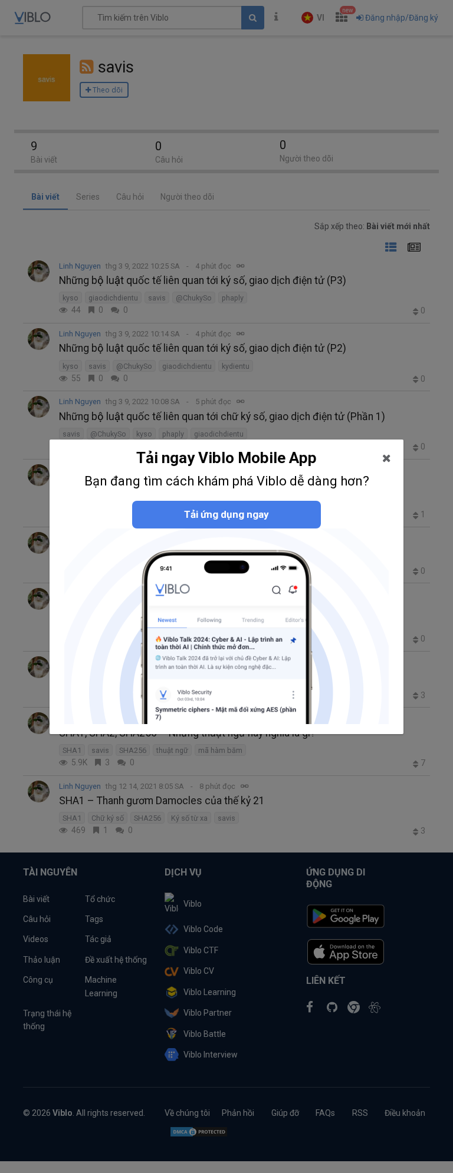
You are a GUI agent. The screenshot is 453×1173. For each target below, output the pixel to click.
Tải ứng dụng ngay (226, 514)
